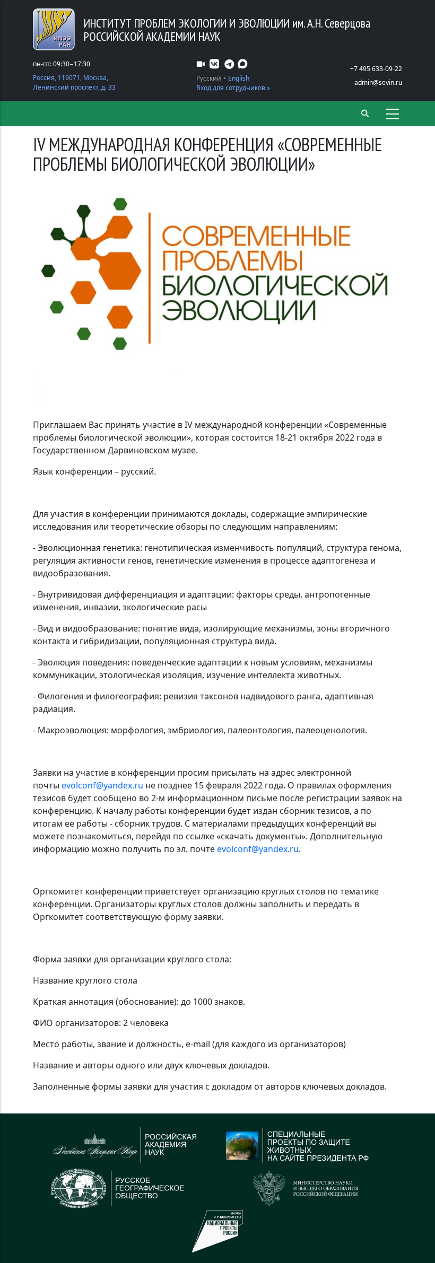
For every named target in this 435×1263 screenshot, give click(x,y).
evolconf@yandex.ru (102, 785)
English (238, 78)
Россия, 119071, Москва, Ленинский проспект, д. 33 (74, 82)
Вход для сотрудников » (233, 87)
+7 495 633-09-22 (376, 68)
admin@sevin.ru (378, 82)
